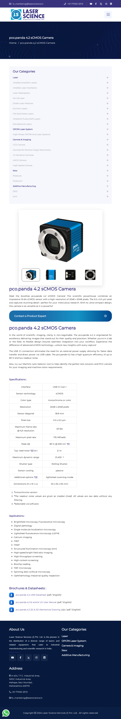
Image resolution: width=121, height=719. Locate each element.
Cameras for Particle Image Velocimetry (32, 150)
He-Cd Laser (19, 98)
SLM (15, 197)
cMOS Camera (19, 160)
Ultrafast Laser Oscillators (25, 88)
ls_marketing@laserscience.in (28, 4)
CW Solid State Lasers (23, 114)
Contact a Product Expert (30, 315)
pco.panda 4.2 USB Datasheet (31, 594)
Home (13, 43)
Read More (14, 652)
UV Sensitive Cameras (23, 155)
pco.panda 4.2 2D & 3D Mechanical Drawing (38, 609)
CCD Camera (19, 145)
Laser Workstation (21, 93)
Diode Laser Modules (23, 103)
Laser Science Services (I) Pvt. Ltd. (60, 713)
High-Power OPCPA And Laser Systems (31, 134)
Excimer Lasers (20, 109)
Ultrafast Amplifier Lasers (25, 83)
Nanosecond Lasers (22, 124)
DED (15, 191)
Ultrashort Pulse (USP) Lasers (26, 119)
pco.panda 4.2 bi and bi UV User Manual (36, 602)
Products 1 (18, 181)
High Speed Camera (22, 165)
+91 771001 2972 (75, 4)
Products (17, 176)
